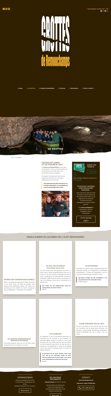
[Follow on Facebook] (4, 9)
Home (20, 88)
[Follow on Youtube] (9, 9)
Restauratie (74, 88)
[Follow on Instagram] (6, 9)
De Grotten (31, 88)
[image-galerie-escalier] (25, 198)
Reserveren (25, 391)
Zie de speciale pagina (86, 219)
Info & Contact (88, 88)
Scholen (62, 88)
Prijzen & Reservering (47, 88)
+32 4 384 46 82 (77, 180)
